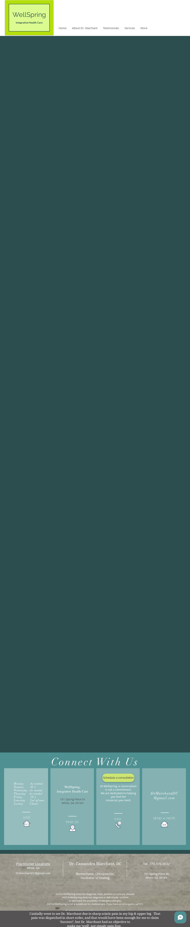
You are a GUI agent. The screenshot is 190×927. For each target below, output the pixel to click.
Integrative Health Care (29, 22)
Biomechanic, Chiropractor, (95, 874)
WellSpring (29, 14)
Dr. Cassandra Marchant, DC (95, 864)
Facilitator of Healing (95, 878)
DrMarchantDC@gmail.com (33, 873)
